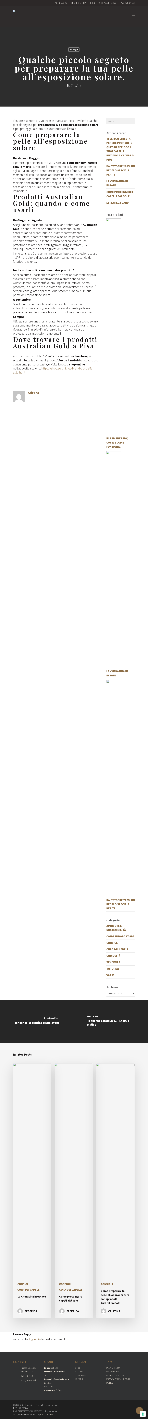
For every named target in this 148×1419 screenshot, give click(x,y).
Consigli (74, 49)
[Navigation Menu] (133, 14)
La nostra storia (78, 3)
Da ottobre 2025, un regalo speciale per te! (120, 170)
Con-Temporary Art (120, 936)
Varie (110, 975)
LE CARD (79, 1379)
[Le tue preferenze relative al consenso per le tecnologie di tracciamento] (143, 1414)
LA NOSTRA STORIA (115, 1375)
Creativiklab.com (47, 1414)
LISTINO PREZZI (113, 1371)
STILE (77, 1367)
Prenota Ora (60, 3)
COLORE (79, 1371)
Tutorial (112, 968)
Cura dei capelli (117, 949)
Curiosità (113, 956)
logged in (35, 1339)
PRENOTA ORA (113, 1367)
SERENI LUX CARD (117, 202)
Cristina (76, 85)
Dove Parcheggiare (107, 3)
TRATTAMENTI (81, 1375)
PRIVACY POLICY (113, 1379)
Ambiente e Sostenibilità (116, 928)
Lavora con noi (127, 3)
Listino (92, 3)
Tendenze (113, 962)
